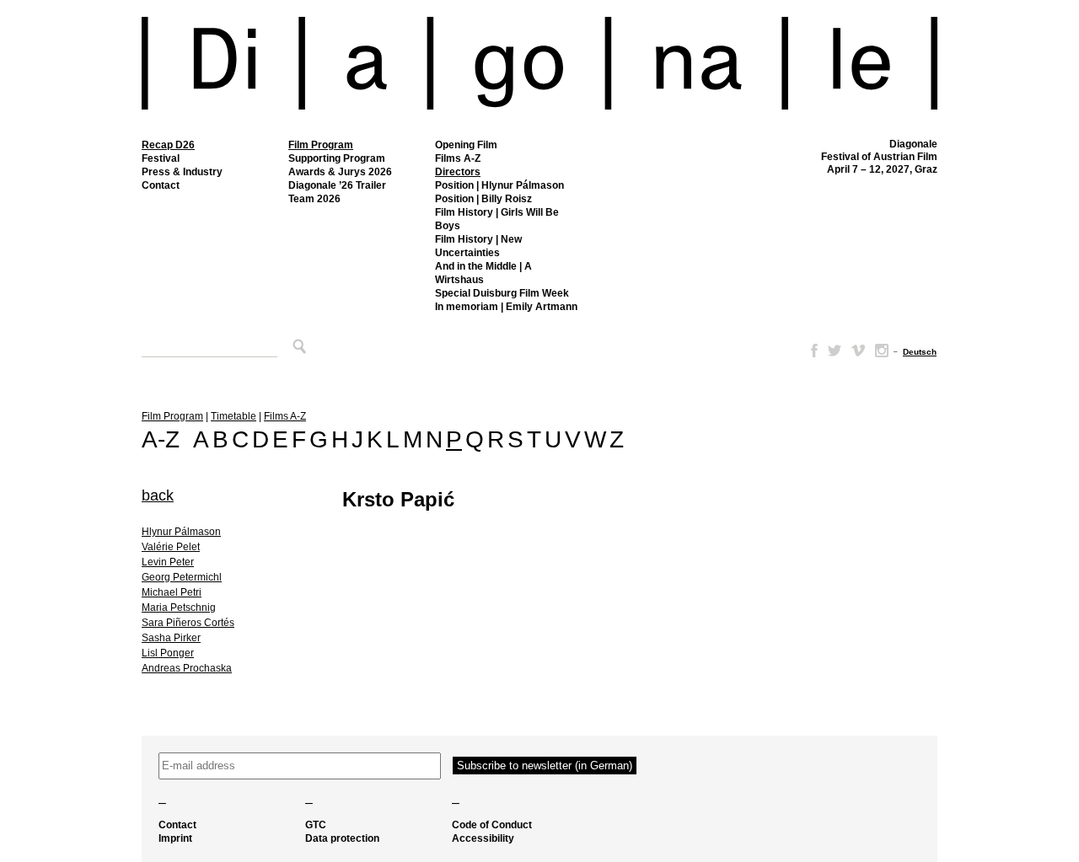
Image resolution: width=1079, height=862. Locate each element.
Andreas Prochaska (187, 668)
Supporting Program (336, 158)
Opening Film (466, 145)
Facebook (811, 350)
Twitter (834, 350)
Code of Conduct (492, 825)
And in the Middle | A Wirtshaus (483, 273)
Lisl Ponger (168, 653)
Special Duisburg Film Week (502, 293)
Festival (161, 158)
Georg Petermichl (182, 577)
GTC (315, 825)
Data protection (342, 838)
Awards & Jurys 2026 (340, 172)
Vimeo (858, 350)
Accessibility (483, 838)
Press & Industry (182, 172)
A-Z (161, 439)
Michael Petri (171, 592)
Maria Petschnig (179, 607)
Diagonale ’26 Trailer (337, 185)
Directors (457, 172)
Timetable (233, 416)
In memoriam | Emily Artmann (506, 307)
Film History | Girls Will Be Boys (497, 219)
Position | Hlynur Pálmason (499, 185)
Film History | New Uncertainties (478, 246)
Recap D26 (168, 145)
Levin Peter (168, 562)
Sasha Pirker (171, 638)
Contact (161, 185)
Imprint (175, 838)
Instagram (881, 350)
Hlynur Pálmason (181, 532)
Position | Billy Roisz (483, 199)
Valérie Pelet (171, 547)
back (158, 495)
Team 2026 (314, 199)
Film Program (320, 145)
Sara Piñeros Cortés (188, 623)
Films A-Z (457, 158)
